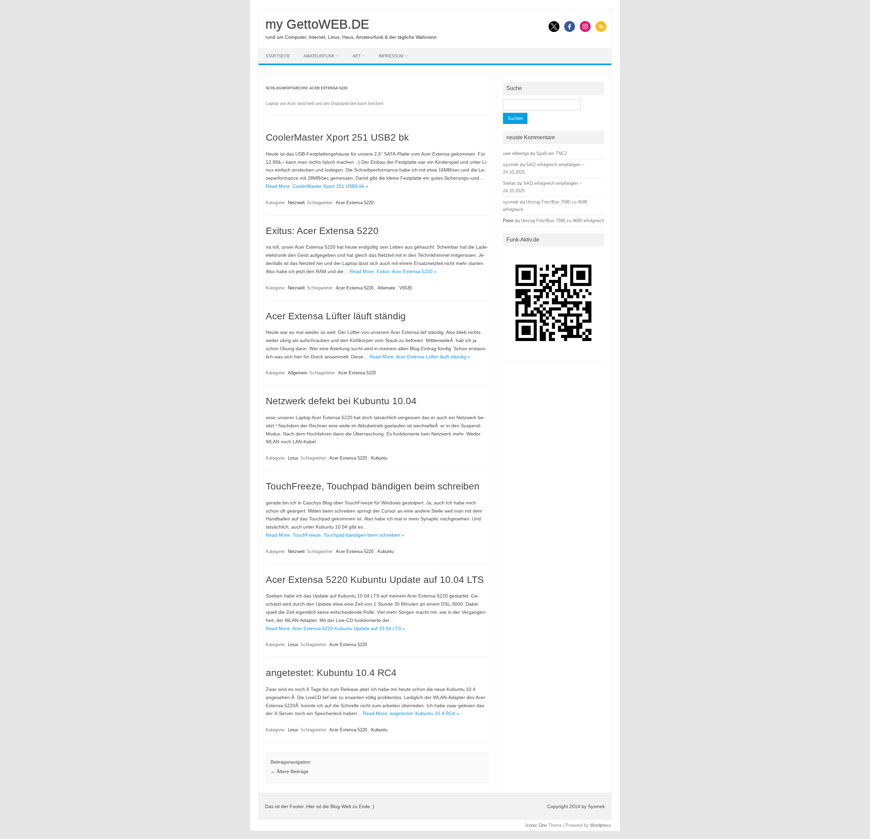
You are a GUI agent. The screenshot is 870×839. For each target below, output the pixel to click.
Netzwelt (296, 202)
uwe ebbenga (516, 153)
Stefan (509, 183)
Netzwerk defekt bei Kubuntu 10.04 (341, 401)
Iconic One (536, 825)
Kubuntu (379, 458)
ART (356, 56)
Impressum (391, 56)
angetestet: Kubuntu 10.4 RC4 (331, 672)
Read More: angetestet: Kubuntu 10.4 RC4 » (411, 713)
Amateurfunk (318, 56)
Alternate (386, 287)
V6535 (405, 287)
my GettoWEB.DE (317, 24)
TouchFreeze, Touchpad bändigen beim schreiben (373, 486)
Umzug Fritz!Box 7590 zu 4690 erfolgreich (562, 220)
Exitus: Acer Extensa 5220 (322, 231)
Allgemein (297, 372)
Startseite (277, 56)
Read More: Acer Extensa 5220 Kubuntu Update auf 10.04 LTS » (335, 628)
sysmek (511, 164)
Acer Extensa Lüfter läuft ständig (336, 316)
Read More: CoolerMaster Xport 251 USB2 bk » (317, 186)
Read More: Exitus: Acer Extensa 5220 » (393, 271)
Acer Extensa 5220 (354, 202)
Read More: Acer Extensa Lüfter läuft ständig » (419, 356)
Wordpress (600, 825)
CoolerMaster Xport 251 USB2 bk (337, 137)
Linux (293, 458)
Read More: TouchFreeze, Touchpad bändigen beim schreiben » (335, 535)
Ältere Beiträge (290, 771)
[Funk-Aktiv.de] (553, 355)
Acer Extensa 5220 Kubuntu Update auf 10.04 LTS (375, 579)
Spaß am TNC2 (551, 153)
